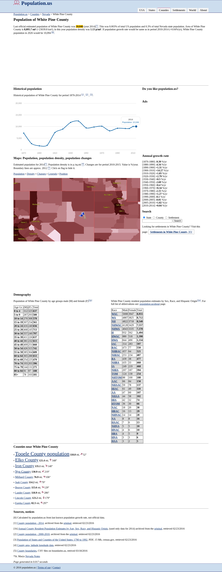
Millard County (24, 477)
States (152, 10)
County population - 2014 (30, 523)
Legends (52, 173)
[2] (87, 94)
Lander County (23, 492)
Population (19, 173)
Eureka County (23, 503)
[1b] (90, 300)
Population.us (36, 3)
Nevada (46, 14)
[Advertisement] (111, 60)
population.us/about (150, 304)
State (149, 217)
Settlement (173, 217)
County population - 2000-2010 (33, 534)
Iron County (24, 466)
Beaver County (23, 487)
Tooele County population (42, 454)
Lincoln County (23, 498)
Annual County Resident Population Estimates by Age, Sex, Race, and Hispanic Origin (63, 528)
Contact (56, 567)
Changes (41, 173)
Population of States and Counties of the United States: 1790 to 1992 (52, 539)
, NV (171, 232)
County (159, 217)
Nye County (23, 471)
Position (63, 173)
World (192, 10)
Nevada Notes (32, 556)
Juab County (21, 482)
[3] (91, 94)
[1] (82, 94)
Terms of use (44, 567)
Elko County (26, 459)
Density (31, 173)
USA (142, 10)
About (203, 10)
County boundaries (27, 550)
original (67, 523)
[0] (53, 32)
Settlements (179, 10)
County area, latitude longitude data (35, 545)
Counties (164, 10)
